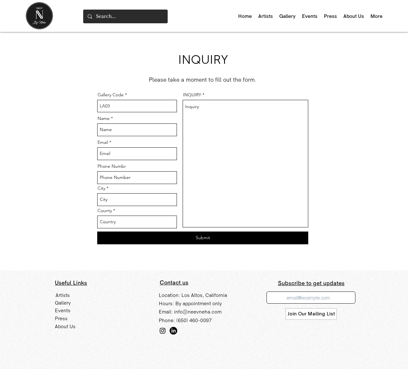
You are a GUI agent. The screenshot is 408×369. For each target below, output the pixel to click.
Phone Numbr (112, 166)
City (101, 188)
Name (104, 118)
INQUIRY (192, 94)
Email (103, 142)
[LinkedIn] (173, 331)
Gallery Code (111, 94)
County (105, 210)
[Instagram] (162, 331)
